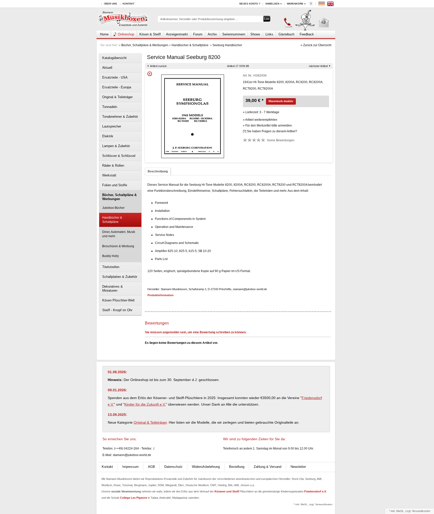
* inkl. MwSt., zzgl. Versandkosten (313, 504)
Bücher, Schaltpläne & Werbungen (144, 45)
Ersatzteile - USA (115, 77)
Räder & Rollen (113, 165)
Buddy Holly (110, 256)
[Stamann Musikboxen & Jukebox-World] (123, 19)
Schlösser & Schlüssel (118, 156)
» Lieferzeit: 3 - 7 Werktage (261, 112)
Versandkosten (421, 510)
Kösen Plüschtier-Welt (118, 300)
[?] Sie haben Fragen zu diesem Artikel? (270, 131)
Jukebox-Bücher (113, 208)
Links (269, 34)
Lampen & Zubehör (116, 146)
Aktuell (107, 68)
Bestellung (236, 467)
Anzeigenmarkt (177, 34)
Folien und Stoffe (114, 185)
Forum (197, 34)
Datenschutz (173, 467)
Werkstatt (109, 175)
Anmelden (272, 3)
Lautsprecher (111, 126)
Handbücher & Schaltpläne (190, 45)
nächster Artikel (318, 66)
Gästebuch (286, 34)
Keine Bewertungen (280, 140)
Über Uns (110, 3)
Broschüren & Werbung (118, 246)
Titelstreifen (110, 267)
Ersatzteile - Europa (116, 87)
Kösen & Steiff (150, 34)
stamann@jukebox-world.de (132, 455)
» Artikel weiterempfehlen (260, 119)
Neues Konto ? (249, 3)
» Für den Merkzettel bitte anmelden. (268, 125)
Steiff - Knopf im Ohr (117, 310)
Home (104, 34)
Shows (255, 34)
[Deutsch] (322, 5)
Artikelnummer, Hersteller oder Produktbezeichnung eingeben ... (199, 19)
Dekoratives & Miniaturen (112, 288)
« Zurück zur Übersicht (316, 45)
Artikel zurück (158, 66)
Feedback (307, 34)
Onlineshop (126, 34)
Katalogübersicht (114, 58)
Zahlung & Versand (267, 467)
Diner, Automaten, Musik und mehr (118, 234)
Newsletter (298, 467)
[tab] (158, 171)
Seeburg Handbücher (227, 45)
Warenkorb (295, 3)
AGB (151, 467)
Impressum (130, 467)
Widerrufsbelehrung (206, 467)
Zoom (149, 74)
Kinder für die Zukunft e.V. (145, 404)
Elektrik (107, 136)
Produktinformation (160, 295)
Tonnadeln (109, 107)
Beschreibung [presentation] (158, 171)
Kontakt (128, 3)
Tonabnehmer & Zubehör (120, 116)
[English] (331, 5)
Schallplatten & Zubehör (119, 277)
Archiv (212, 34)
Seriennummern (233, 34)
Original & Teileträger (117, 97)
